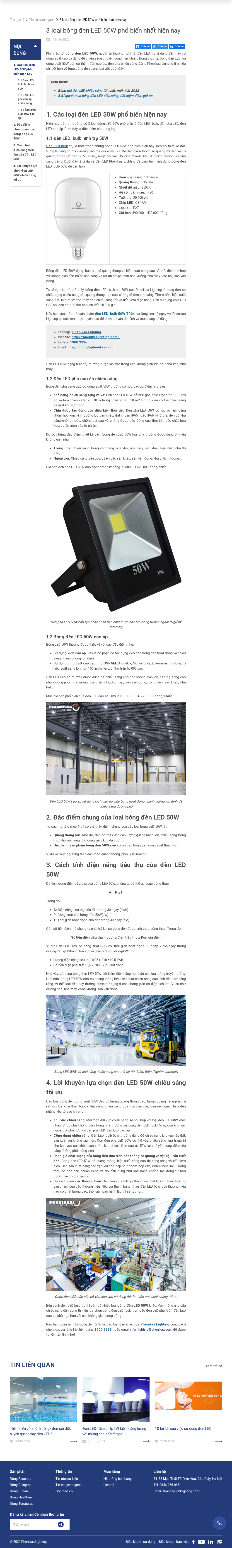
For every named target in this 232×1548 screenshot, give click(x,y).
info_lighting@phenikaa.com (90, 347)
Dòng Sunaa (19, 1491)
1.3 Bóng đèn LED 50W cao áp (27, 114)
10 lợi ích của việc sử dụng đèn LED (183, 1428)
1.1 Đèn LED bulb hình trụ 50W (26, 84)
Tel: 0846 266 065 (166, 1485)
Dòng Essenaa (20, 1479)
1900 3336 (78, 342)
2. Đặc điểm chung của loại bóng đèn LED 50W (24, 131)
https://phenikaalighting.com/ (95, 337)
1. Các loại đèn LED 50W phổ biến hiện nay (24, 69)
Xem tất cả (214, 1366)
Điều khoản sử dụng (140, 1542)
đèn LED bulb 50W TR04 (115, 314)
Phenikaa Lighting (86, 332)
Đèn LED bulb (57, 146)
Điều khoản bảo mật (174, 1542)
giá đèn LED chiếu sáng (84, 91)
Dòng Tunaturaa (22, 1504)
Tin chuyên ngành (42, 20)
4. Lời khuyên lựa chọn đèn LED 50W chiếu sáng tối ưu (25, 172)
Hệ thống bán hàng (118, 1479)
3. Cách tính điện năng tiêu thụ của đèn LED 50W (24, 152)
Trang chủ (17, 20)
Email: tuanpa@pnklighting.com (177, 1491)
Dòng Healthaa (21, 1497)
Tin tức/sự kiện (67, 1479)
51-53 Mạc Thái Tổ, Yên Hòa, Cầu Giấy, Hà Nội (188, 1479)
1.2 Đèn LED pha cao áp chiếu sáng (26, 99)
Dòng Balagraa (20, 1485)
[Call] (219, 1523)
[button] (25, 49)
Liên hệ (109, 1485)
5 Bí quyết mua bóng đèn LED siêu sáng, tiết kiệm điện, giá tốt (105, 96)
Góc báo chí (64, 1491)
